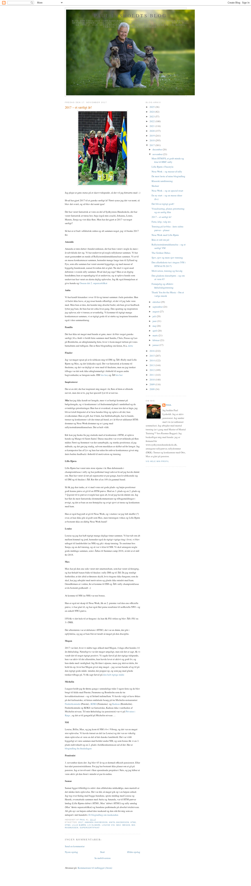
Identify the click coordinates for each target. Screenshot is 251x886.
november (158, 154)
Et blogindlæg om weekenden (103, 814)
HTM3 (68, 825)
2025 (152, 107)
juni (155, 321)
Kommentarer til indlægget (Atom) (95, 867)
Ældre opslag (133, 852)
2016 (152, 350)
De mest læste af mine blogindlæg (168, 176)
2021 (152, 126)
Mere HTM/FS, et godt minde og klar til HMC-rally (168, 160)
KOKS (94, 704)
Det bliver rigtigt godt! (163, 203)
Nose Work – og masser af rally (167, 171)
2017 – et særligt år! (161, 217)
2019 (152, 135)
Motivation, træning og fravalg (167, 270)
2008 (152, 389)
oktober (157, 302)
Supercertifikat (90, 828)
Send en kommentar (75, 846)
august (156, 311)
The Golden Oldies (161, 252)
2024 (152, 111)
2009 (152, 384)
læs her (104, 375)
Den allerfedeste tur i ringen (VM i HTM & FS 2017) (169, 264)
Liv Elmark (94, 825)
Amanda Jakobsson (96, 822)
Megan (126, 825)
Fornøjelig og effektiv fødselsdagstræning (162, 285)
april (155, 330)
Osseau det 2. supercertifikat (93, 283)
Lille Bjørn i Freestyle (162, 166)
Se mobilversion (102, 858)
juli (155, 316)
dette (130, 345)
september (158, 306)
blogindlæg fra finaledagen (78, 748)
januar (156, 345)
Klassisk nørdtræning (162, 181)
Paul (169, 405)
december (158, 149)
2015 (152, 355)
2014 (152, 360)
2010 (152, 379)
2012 (152, 370)
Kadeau (116, 704)
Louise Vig (108, 825)
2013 (152, 365)
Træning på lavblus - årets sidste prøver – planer (167, 228)
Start (102, 852)
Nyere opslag (71, 852)
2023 (152, 116)
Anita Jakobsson (119, 822)
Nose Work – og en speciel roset (167, 190)
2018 (152, 140)
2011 (152, 374)
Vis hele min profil (157, 461)
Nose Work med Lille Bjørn (165, 235)
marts (155, 335)
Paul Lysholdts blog (130, 15)
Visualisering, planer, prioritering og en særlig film (168, 210)
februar (156, 340)
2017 (80, 822)
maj (155, 325)
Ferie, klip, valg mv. (161, 221)
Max (118, 825)
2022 (152, 121)
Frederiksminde (72, 704)
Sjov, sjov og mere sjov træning (167, 257)
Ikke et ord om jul (160, 239)
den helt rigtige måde (113, 674)
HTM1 (133, 822)
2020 (152, 130)
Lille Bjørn (79, 825)
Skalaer (155, 185)
